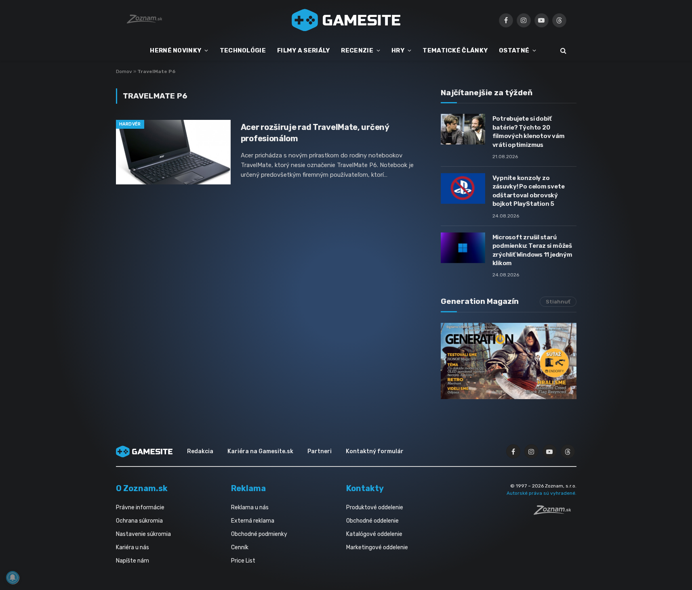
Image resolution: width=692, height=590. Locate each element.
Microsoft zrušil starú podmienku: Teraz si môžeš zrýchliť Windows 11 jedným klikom (532, 250)
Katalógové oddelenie (374, 534)
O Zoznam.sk (142, 488)
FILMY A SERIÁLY (303, 50)
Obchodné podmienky (259, 534)
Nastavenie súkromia (143, 534)
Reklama (248, 488)
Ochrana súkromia (139, 520)
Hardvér (130, 124)
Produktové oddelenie (374, 507)
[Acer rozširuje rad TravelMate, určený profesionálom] (173, 152)
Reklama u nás (250, 507)
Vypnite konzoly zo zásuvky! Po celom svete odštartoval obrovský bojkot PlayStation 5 (528, 190)
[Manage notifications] (12, 577)
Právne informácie (140, 507)
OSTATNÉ (514, 50)
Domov (124, 71)
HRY (397, 50)
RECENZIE (357, 50)
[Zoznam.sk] (555, 512)
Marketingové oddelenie (377, 547)
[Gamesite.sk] (346, 20)
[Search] (562, 51)
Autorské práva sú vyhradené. (541, 493)
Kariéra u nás (132, 547)
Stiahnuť (558, 302)
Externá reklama (252, 520)
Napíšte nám (132, 560)
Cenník (239, 547)
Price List (243, 560)
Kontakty (365, 488)
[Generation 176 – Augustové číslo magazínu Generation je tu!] (508, 361)
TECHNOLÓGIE (243, 50)
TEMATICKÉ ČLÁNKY (455, 50)
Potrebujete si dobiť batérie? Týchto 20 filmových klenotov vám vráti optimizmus (528, 131)
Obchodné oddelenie (372, 520)
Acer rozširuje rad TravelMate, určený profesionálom (315, 132)
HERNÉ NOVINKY (175, 50)
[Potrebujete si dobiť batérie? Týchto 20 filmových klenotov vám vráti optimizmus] (463, 129)
